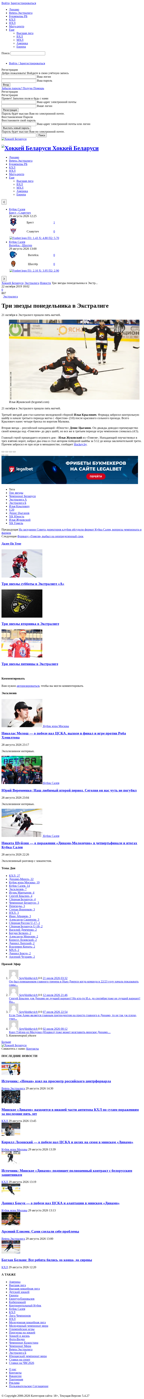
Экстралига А (18, 499)
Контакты (32, 1048)
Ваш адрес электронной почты (56, 102)
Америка (22, 43)
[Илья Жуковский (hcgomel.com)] (74, 398)
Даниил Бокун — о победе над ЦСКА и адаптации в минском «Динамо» (61, 1203)
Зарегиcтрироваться (23, 3)
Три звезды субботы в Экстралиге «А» (33, 584)
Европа (21, 46)
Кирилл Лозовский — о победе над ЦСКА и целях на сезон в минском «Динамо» (67, 1142)
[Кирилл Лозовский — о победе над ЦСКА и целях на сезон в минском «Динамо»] (11, 1134)
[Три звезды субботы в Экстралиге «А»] (22, 576)
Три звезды (16, 492)
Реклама (14, 1382)
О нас (12, 1369)
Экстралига (31, 283)
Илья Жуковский (20, 519)
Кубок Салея (17, 209)
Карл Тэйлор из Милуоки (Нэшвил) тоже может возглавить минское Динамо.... (60, 1032)
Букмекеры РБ (18, 16)
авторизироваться (28, 685)
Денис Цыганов (19, 513)
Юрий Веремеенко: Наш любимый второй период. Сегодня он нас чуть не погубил (69, 790)
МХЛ (19, 39)
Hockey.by (80, 444)
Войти (6, 3)
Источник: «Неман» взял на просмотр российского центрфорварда (56, 1081)
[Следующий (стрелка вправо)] (6, 455)
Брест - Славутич (20, 212)
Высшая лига (24, 33)
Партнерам (16, 1379)
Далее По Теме (11, 543)
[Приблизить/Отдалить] (14, 451)
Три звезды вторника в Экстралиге (30, 624)
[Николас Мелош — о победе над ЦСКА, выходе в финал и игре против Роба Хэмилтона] (22, 726)
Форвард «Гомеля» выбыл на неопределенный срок (50, 536)
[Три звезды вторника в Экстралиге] (22, 616)
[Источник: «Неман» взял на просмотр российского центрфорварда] (11, 1074)
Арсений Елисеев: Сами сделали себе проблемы (40, 1231)
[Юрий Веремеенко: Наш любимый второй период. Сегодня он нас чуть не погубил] (22, 783)
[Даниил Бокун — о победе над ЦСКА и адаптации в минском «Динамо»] (11, 1195)
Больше (6, 1041)
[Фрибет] (70, 483)
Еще (11, 29)
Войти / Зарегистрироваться (27, 63)
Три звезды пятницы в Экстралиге (30, 664)
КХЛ (12, 19)
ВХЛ (19, 36)
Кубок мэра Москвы (56, 726)
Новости (45, 283)
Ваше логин (44, 105)
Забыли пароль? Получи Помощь (23, 88)
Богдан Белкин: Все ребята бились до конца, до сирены (47, 1260)
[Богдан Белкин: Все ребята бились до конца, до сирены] (11, 1252)
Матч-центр (16, 26)
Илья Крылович (19, 506)
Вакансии (15, 1376)
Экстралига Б (17, 502)
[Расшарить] (6, 451)
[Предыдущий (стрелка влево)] (3, 455)
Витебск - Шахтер (20, 245)
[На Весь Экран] (10, 451)
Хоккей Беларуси (13, 283)
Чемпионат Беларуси (22, 496)
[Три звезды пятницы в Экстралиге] (22, 656)
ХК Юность (16, 516)
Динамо (14, 9)
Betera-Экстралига (20, 12)
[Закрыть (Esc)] (3, 451)
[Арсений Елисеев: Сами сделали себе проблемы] (11, 1224)
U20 (11, 509)
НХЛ (12, 23)
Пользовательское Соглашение (28, 1386)
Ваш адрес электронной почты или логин (63, 124)
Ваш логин (44, 76)
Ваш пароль (44, 80)
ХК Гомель (16, 523)
